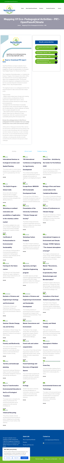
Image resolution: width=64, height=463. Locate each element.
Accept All (24, 457)
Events (59, 8)
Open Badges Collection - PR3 (43, 52)
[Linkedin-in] (50, 1)
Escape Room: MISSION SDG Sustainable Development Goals (30, 190)
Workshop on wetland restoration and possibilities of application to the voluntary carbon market (11, 215)
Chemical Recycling (9, 412)
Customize (8, 457)
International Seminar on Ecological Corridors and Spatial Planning (11, 163)
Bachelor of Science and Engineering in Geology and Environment (11, 299)
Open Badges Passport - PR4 (43, 56)
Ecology (25, 385)
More (4, 177)
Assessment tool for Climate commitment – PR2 (46, 47)
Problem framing (42, 151)
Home (22, 8)
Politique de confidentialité (51, 459)
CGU (60, 459)
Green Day (46, 365)
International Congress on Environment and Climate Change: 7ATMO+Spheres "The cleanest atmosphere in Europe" (52, 244)
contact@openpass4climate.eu (11, 1)
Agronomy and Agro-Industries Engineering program (30, 269)
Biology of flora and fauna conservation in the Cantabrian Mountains (51, 190)
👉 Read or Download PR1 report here (14, 61)
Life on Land (28, 151)
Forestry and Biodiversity (11, 343)
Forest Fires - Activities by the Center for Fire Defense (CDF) (52, 163)
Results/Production (50, 8)
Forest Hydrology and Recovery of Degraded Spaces (30, 367)
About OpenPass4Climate (31, 8)
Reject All (16, 457)
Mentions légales (39, 459)
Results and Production (28, 445)
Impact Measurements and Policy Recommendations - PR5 (44, 61)
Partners (41, 8)
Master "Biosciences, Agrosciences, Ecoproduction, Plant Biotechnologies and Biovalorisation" (50, 272)
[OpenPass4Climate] (9, 10)
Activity (14, 151)
